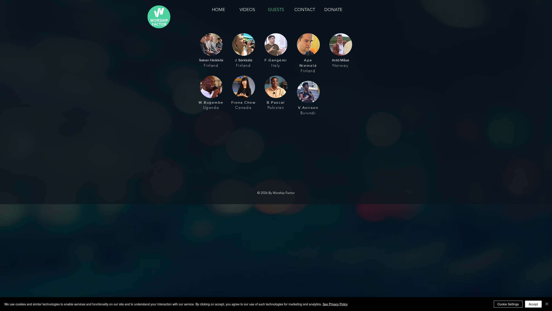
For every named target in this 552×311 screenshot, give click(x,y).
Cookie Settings (508, 304)
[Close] (546, 304)
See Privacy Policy (335, 304)
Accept (533, 304)
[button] (211, 44)
